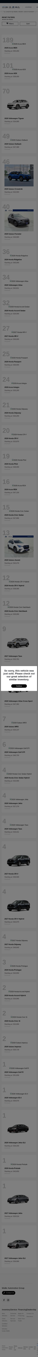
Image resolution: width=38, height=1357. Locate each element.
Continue (19, 686)
